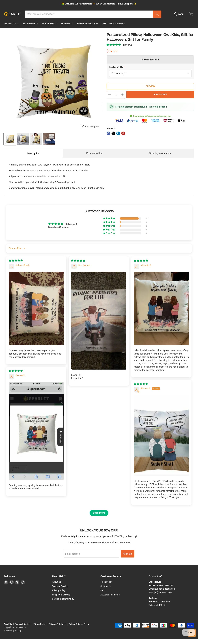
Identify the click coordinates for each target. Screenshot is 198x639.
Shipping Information (160, 153)
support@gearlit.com (165, 589)
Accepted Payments (110, 594)
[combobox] (89, 14)
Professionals (86, 23)
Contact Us (105, 586)
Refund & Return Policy (63, 599)
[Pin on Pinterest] (123, 133)
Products (10, 23)
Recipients (29, 23)
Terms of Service (60, 586)
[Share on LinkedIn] (118, 133)
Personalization (94, 153)
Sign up (127, 553)
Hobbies (66, 23)
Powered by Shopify (12, 630)
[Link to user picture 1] (36, 308)
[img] (16, 260)
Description (33, 153)
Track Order (106, 582)
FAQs (102, 590)
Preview (150, 86)
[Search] (157, 14)
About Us (56, 582)
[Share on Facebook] (108, 133)
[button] (114, 44)
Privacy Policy (58, 590)
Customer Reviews (113, 23)
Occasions (48, 23)
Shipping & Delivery (61, 594)
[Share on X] (113, 133)
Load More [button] (99, 512)
